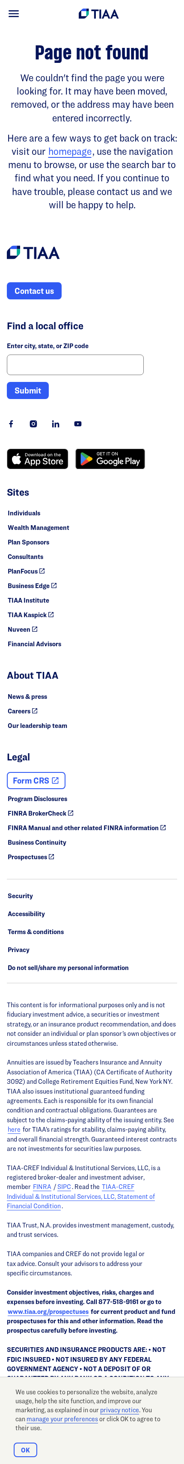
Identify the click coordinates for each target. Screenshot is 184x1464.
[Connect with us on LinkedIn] (55, 424)
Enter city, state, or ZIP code (48, 346)
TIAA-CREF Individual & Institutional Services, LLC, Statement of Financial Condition (81, 1196)
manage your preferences (62, 1419)
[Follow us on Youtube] (78, 424)
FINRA (42, 1187)
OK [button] (25, 1450)
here (14, 1129)
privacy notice (119, 1410)
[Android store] (110, 459)
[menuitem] (14, 14)
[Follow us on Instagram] (33, 424)
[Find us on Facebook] (11, 424)
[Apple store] (37, 459)
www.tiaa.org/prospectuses (48, 1311)
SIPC (64, 1187)
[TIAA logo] (33, 253)
